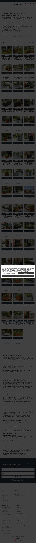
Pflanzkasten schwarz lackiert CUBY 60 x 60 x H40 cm (29, 234)
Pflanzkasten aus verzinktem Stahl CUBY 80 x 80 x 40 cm (6, 288)
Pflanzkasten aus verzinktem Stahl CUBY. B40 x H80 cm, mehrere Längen (29, 76)
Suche (3, 502)
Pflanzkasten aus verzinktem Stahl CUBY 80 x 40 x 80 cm (18, 145)
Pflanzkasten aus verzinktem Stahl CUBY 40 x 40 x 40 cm (18, 128)
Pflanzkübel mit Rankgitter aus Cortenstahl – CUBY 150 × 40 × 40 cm (7, 234)
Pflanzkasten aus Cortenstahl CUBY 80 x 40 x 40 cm (18, 341)
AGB (27, 479)
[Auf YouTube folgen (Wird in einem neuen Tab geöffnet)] (24, 525)
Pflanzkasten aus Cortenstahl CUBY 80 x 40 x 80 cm (18, 305)
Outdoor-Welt (29, 487)
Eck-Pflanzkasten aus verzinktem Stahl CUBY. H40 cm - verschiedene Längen (6, 94)
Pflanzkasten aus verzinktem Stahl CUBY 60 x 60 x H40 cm (18, 198)
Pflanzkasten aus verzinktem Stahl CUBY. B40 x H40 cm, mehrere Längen (18, 76)
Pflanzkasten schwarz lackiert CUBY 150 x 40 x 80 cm (18, 111)
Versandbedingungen (5, 495)
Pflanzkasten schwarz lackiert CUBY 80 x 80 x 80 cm (29, 111)
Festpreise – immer (17, 488)
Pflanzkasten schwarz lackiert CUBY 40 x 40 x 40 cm (29, 127)
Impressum (16, 490)
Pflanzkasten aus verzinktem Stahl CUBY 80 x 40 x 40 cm (18, 323)
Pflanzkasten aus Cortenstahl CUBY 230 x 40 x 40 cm (6, 198)
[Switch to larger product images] (1, 42)
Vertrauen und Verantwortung (7, 520)
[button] (28, 3)
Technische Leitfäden (30, 492)
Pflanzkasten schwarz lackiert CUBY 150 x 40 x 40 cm (7, 111)
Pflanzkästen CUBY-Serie (19, 36)
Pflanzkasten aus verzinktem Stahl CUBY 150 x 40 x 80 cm (29, 305)
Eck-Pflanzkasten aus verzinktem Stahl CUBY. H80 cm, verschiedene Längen (18, 94)
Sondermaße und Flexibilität (6, 518)
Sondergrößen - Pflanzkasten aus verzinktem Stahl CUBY (18, 163)
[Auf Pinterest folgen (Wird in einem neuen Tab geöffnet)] (21, 525)
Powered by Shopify (21, 536)
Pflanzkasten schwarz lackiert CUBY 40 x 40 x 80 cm (29, 145)
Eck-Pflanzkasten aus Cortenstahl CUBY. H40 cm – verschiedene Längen (29, 58)
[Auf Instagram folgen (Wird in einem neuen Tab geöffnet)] (19, 525)
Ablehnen (18, 275)
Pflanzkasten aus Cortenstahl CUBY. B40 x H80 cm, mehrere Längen (18, 58)
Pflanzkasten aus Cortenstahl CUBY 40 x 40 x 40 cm (6, 128)
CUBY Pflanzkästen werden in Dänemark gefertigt (13, 422)
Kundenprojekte (29, 493)
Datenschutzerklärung (24, 271)
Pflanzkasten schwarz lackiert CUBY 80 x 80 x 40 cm (29, 323)
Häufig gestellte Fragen (5, 498)
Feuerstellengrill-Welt (30, 488)
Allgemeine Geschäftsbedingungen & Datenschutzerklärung (6, 492)
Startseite (14, 36)
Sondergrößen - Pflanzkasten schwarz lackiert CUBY (29, 163)
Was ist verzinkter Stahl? (6, 533)
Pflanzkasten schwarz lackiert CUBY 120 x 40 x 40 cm (18, 233)
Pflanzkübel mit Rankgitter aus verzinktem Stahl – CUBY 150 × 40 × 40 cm (7, 216)
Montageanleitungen (5, 500)
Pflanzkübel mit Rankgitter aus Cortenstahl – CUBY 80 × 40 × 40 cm (29, 198)
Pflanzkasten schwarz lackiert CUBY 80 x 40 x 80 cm (29, 251)
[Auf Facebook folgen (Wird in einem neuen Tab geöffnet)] (16, 525)
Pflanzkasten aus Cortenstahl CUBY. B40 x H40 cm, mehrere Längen (7, 58)
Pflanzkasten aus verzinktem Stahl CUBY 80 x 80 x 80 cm (18, 181)
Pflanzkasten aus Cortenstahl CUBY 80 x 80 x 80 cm (29, 216)
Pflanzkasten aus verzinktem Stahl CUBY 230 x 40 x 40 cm (7, 323)
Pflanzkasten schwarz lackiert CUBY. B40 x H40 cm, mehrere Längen (29, 94)
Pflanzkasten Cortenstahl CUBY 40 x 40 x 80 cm (6, 145)
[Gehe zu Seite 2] (20, 347)
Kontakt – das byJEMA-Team (6, 487)
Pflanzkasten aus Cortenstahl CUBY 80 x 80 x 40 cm (18, 288)
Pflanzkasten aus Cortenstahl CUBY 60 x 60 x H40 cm (6, 181)
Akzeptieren (26, 273)
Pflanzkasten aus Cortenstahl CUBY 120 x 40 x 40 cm (18, 216)
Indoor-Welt (29, 490)
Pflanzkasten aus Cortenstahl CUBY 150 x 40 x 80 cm (6, 305)
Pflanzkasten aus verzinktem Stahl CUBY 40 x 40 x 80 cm (29, 181)
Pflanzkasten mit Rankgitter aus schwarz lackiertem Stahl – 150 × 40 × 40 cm (18, 252)
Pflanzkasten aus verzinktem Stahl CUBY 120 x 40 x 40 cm (6, 341)
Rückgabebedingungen (5, 497)
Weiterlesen (6, 55)
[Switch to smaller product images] (3, 42)
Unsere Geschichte (17, 487)
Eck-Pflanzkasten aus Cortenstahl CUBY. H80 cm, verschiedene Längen (6, 76)
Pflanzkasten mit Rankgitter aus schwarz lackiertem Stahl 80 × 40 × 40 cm (7, 252)
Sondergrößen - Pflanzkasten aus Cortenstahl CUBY (6, 163)
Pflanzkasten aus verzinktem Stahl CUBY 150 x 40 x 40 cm (29, 288)
